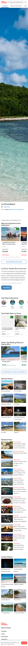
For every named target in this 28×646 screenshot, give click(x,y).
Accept (24, 643)
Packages (3, 631)
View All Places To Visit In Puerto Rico (14, 372)
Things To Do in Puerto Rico (16, 209)
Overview (5, 6)
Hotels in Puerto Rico (16, 6)
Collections (4, 639)
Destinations (4, 636)
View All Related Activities (14, 262)
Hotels (3, 634)
